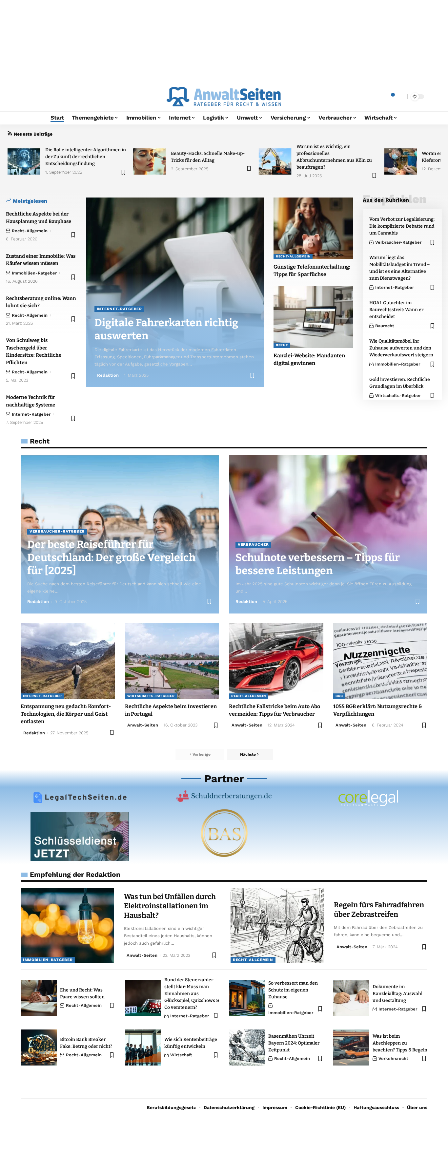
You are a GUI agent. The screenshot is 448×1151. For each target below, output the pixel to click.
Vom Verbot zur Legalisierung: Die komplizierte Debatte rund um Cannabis (402, 226)
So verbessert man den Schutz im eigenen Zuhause (293, 990)
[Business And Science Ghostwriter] (224, 833)
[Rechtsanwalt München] (368, 798)
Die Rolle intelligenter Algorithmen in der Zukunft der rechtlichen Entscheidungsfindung (85, 156)
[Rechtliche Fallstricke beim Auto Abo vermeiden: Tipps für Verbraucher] (276, 661)
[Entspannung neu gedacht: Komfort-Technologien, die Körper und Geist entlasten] (68, 661)
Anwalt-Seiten (142, 725)
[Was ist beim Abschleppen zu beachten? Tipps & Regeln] (351, 1047)
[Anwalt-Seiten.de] (224, 96)
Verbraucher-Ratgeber (398, 242)
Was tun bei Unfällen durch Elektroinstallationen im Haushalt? (170, 906)
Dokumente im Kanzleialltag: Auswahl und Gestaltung (397, 993)
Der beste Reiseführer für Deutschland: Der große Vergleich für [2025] (111, 557)
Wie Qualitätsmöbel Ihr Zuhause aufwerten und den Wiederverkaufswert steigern (401, 348)
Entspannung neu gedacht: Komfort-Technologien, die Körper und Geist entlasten (66, 714)
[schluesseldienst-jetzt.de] (80, 836)
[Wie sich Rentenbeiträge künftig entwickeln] (143, 1047)
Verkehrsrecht (393, 1058)
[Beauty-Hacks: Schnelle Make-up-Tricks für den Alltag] (149, 161)
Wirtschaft (181, 1054)
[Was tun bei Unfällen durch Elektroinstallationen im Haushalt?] (67, 925)
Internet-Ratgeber (31, 414)
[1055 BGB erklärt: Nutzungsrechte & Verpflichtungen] (380, 661)
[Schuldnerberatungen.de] (224, 796)
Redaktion (108, 375)
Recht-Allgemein (30, 230)
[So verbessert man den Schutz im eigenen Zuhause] (247, 998)
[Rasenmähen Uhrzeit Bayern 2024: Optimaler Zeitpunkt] (247, 1047)
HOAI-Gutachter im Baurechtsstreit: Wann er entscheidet (396, 309)
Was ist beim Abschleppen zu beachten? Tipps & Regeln (400, 1043)
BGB (339, 696)
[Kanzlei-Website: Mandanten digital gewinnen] (313, 317)
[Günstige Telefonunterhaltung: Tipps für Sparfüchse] (313, 228)
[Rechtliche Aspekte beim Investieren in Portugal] (172, 661)
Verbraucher (253, 544)
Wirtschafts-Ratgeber (398, 395)
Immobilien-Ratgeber (34, 273)
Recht (40, 441)
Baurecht (384, 325)
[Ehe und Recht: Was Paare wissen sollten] (39, 998)
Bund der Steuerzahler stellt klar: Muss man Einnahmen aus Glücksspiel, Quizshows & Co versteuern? (191, 993)
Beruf (282, 345)
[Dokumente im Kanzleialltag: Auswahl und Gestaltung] (351, 998)
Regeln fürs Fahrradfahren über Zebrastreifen (379, 909)
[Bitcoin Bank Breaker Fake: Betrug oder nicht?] (39, 1047)
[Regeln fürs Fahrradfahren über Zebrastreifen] (277, 925)
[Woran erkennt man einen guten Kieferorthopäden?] (400, 161)
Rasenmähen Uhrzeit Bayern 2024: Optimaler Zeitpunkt (293, 1043)
